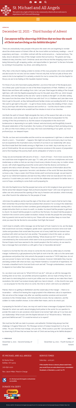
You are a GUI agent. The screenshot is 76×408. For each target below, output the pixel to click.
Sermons (5, 27)
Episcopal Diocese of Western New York (59, 405)
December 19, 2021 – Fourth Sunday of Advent (59, 342)
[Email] (40, 2)
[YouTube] (35, 2)
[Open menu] (38, 19)
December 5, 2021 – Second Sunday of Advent (17, 342)
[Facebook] (31, 2)
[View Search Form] (45, 2)
